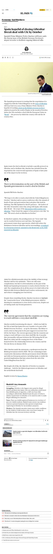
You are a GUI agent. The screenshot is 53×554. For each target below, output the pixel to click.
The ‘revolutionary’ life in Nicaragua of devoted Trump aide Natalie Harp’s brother (20, 537)
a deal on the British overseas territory (31, 108)
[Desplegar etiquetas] (48, 453)
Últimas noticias (6, 510)
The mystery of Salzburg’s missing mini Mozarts (16, 513)
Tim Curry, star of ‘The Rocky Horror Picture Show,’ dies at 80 (19, 518)
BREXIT (5, 27)
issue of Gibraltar (41, 104)
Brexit (7, 114)
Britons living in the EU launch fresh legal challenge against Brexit (30, 441)
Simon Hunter (22, 376)
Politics (9, 453)
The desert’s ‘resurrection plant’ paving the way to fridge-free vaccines (22, 521)
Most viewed (5, 527)
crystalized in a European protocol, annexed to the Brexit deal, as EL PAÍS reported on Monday (26, 227)
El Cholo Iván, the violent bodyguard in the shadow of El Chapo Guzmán (18, 532)
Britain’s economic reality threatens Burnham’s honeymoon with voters (22, 515)
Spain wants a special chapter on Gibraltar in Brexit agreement (30, 432)
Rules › (47, 424)
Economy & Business (16, 453)
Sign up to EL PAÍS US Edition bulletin (14, 420)
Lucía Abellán (26, 52)
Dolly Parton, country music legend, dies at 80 (12, 535)
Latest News (4, 23)
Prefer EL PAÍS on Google (45, 57)
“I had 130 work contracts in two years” (11, 540)
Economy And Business (13, 20)
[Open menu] (3, 13)
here (32, 460)
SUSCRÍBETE (42, 9)
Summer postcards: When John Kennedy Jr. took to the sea (15, 530)
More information (7, 459)
